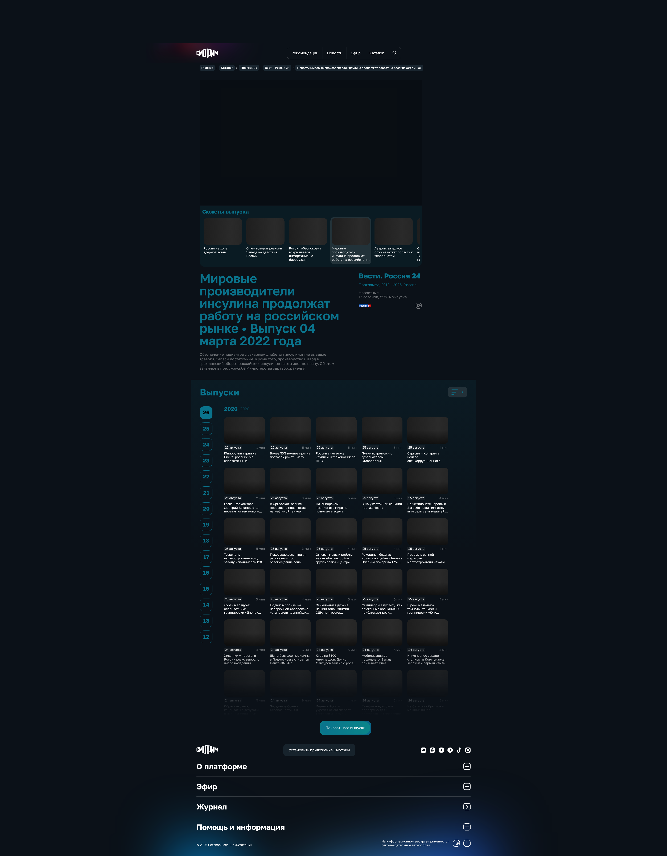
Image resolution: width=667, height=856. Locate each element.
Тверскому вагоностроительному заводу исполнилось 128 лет (243, 560)
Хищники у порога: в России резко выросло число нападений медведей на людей (241, 661)
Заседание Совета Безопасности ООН (284, 708)
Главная (207, 67)
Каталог (227, 67)
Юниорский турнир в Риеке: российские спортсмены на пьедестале (240, 458)
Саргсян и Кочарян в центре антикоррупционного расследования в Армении (427, 458)
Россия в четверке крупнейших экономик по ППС (336, 457)
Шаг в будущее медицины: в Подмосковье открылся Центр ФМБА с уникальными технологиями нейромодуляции (290, 665)
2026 (244, 408)
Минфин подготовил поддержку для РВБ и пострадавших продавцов (382, 710)
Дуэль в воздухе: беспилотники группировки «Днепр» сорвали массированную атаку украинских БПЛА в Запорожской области (244, 614)
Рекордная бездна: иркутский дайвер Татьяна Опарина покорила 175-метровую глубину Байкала (382, 562)
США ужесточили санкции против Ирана (382, 506)
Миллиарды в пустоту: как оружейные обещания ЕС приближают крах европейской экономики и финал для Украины (382, 612)
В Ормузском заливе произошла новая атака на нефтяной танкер (288, 507)
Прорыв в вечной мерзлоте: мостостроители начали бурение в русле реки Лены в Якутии (426, 562)
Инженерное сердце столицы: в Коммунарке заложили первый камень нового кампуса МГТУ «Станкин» (427, 663)
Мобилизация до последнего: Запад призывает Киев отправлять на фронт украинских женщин (378, 663)
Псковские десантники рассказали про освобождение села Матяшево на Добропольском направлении (288, 564)
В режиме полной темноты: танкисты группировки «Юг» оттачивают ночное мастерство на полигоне (426, 612)
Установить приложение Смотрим (319, 750)
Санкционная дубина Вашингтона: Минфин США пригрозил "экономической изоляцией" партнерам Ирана (333, 614)
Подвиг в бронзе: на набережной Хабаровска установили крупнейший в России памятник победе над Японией (290, 612)
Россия (410, 285)
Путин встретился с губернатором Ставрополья (377, 457)
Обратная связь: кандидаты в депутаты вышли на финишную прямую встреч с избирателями (241, 713)
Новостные (369, 293)
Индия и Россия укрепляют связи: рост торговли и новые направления (333, 711)
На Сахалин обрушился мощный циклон (425, 708)
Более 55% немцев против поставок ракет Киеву (290, 455)
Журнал (211, 806)
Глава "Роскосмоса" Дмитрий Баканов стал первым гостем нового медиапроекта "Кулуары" (243, 509)
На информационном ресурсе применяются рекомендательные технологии (415, 843)
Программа (249, 67)
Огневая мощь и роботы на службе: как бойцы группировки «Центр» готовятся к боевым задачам (334, 562)
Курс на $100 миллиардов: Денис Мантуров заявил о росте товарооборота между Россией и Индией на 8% (335, 663)
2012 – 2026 (391, 285)
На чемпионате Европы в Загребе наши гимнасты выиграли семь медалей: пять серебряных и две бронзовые (426, 511)
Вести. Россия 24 (277, 67)
